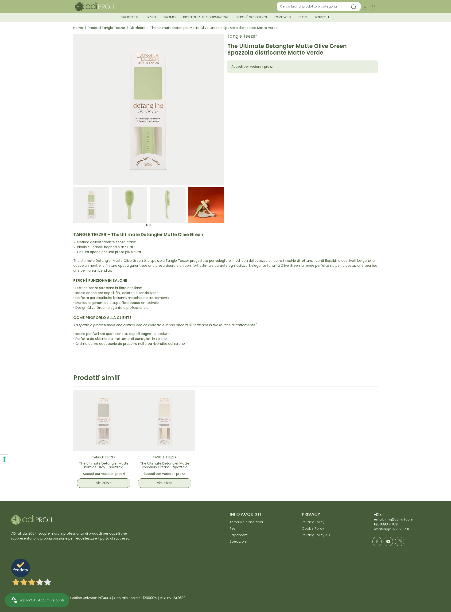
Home (78, 28)
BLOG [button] (303, 17)
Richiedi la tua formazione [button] (206, 17)
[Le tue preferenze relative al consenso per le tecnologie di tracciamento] (4, 459)
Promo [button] (169, 17)
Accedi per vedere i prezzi (252, 67)
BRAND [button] (151, 17)
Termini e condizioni (246, 522)
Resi (233, 529)
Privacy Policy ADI (316, 535)
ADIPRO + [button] (322, 17)
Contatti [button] (282, 17)
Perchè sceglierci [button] (252, 17)
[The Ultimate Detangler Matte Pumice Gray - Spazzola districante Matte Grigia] (103, 420)
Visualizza (104, 483)
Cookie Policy (313, 529)
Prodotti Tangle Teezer (106, 28)
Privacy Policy (313, 522)
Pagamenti (239, 535)
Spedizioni (238, 542)
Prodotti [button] (129, 17)
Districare (137, 28)
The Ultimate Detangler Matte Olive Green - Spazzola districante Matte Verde (214, 28)
